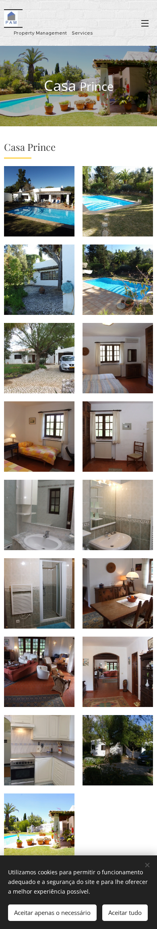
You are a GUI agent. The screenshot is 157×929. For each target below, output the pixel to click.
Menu (145, 23)
